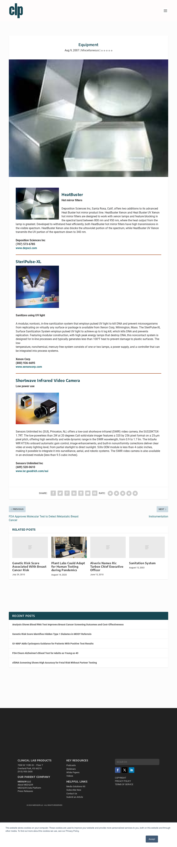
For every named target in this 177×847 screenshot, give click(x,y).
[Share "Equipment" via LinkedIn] (74, 493)
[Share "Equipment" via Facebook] (53, 493)
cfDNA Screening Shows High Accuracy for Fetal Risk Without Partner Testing (54, 662)
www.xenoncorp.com (29, 366)
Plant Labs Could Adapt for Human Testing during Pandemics (68, 566)
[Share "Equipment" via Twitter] (60, 493)
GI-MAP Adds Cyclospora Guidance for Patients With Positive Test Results (53, 643)
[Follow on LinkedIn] (131, 770)
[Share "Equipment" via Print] (94, 493)
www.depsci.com (26, 248)
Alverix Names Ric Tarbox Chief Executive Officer (106, 566)
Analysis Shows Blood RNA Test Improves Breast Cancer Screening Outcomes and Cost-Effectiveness (68, 624)
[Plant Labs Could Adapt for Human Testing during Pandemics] (69, 547)
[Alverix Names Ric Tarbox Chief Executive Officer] (108, 547)
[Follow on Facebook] (117, 770)
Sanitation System (142, 563)
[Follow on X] (124, 770)
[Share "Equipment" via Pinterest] (67, 493)
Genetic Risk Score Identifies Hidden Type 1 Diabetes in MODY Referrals (51, 634)
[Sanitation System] (147, 547)
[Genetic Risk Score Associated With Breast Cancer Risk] (30, 547)
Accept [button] (152, 838)
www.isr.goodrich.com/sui (32, 471)
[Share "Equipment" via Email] (87, 493)
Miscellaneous (90, 50)
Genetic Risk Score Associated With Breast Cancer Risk (29, 566)
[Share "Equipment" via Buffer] (80, 493)
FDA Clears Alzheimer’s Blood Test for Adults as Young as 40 (45, 653)
